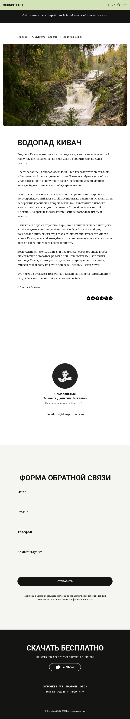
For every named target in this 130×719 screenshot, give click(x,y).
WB (61, 686)
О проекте (50, 686)
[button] (107, 5)
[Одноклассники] (97, 298)
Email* (22, 512)
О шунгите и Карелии (45, 36)
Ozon (83, 686)
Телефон (24, 532)
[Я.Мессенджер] (88, 298)
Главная (22, 36)
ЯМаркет (71, 686)
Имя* (21, 492)
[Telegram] (102, 298)
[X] (106, 298)
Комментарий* (29, 552)
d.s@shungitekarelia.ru (70, 414)
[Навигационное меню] (125, 5)
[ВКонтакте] (93, 298)
